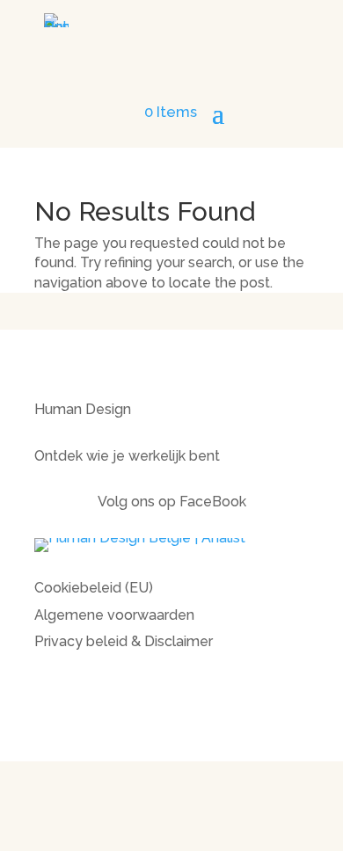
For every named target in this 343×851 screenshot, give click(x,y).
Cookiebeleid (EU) (93, 587)
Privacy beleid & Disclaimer (123, 641)
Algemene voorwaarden (114, 615)
